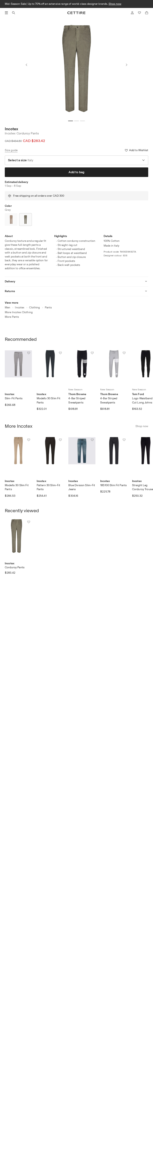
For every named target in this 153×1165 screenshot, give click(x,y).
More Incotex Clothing (19, 312)
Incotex (11, 128)
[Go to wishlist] (139, 13)
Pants (48, 307)
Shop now (115, 4)
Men (7, 307)
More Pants (12, 317)
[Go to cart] (146, 13)
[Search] (13, 13)
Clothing (34, 307)
